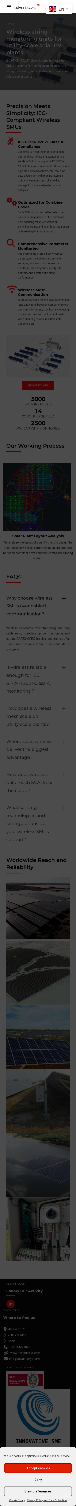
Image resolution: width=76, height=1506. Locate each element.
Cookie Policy (17, 1500)
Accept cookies (38, 1468)
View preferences (38, 1491)
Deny (38, 1480)
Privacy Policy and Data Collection (47, 1500)
